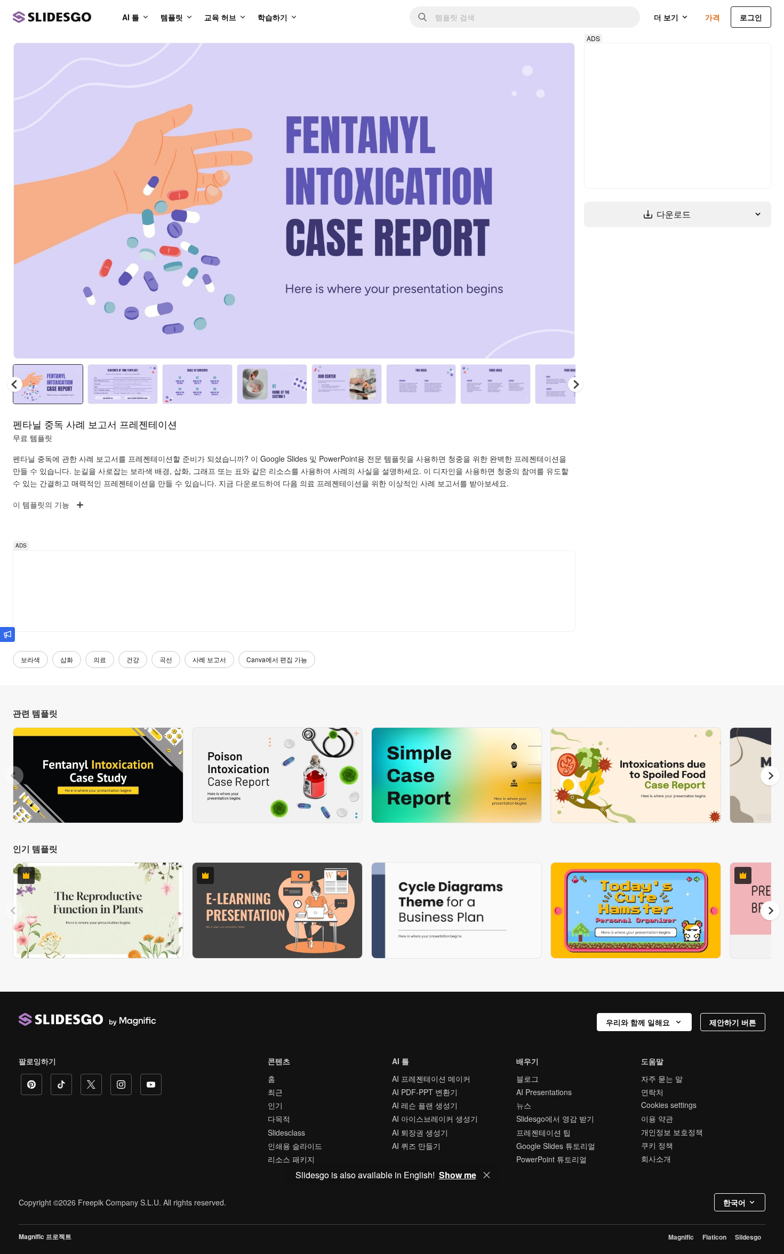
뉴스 (523, 1105)
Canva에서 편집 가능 (276, 659)
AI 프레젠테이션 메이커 (431, 1078)
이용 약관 (657, 1118)
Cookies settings (669, 1105)
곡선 (165, 659)
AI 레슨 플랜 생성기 (425, 1105)
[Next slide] (559, 201)
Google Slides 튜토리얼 (555, 1146)
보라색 (30, 659)
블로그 (527, 1078)
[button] (575, 384)
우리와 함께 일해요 (638, 1022)
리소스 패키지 (291, 1159)
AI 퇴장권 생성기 (420, 1132)
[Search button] (422, 17)
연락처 (652, 1092)
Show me (457, 1175)
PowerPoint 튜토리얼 (551, 1159)
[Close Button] (487, 1175)
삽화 (66, 659)
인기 (275, 1105)
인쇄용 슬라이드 (295, 1146)
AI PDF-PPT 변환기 (425, 1092)
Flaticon (714, 1237)
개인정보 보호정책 (672, 1132)
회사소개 (656, 1158)
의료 (99, 659)
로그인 (751, 17)
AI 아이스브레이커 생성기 (435, 1118)
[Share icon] (556, 59)
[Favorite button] (529, 59)
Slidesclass (286, 1132)
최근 (275, 1092)
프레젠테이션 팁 (543, 1132)
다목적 (279, 1118)
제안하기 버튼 (732, 1022)
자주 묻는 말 (662, 1078)
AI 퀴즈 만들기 (416, 1146)
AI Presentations (544, 1092)
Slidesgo (748, 1237)
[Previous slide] (13, 775)
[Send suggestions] (7, 634)
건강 (132, 659)
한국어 (734, 1202)
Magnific (681, 1237)
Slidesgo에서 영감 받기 (555, 1118)
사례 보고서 (209, 659)
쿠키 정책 (657, 1145)
